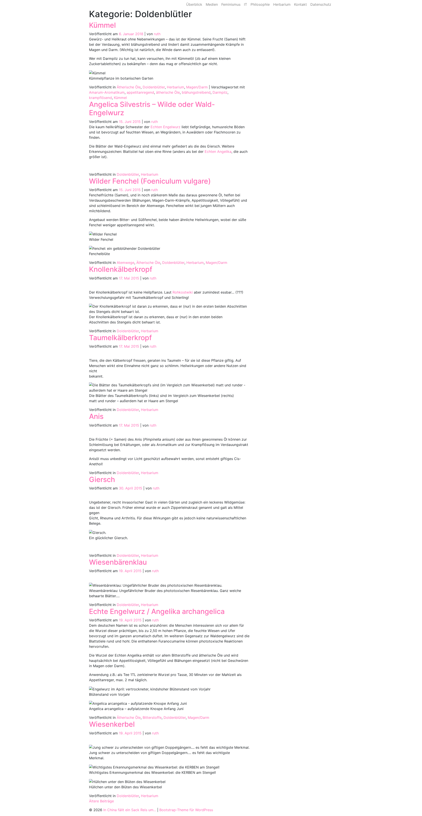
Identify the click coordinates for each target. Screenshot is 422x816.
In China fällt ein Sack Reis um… (122, 4)
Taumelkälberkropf (120, 337)
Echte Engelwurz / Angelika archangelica (157, 611)
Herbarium (282, 4)
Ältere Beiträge (101, 801)
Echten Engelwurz (165, 127)
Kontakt (300, 4)
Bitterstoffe (152, 717)
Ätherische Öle (129, 87)
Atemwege (125, 262)
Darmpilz (220, 92)
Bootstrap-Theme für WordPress (186, 810)
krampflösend (100, 97)
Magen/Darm (197, 87)
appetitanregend (140, 92)
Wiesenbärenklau (118, 562)
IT (245, 4)
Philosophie (260, 4)
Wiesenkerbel (112, 724)
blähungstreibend (196, 92)
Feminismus (230, 4)
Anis (96, 416)
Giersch (102, 479)
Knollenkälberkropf (120, 269)
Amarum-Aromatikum (107, 92)
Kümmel (102, 25)
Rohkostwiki (183, 292)
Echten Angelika (218, 151)
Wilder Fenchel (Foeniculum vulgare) (150, 181)
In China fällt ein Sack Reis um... (129, 810)
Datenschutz (320, 4)
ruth (157, 34)
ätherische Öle (168, 92)
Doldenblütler (154, 87)
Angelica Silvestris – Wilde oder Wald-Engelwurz (152, 108)
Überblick (194, 4)
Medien (212, 4)
